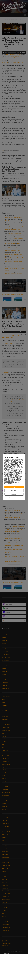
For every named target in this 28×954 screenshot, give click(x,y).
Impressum (17, 497)
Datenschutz (11, 497)
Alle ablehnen (14, 490)
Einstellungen (14, 494)
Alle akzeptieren (14, 487)
